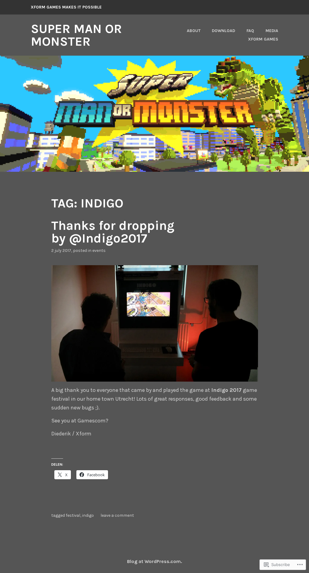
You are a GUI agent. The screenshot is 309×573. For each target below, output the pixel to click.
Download (223, 30)
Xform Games (263, 39)
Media (272, 30)
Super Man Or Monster (76, 35)
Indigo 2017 (226, 390)
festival (73, 515)
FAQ (250, 30)
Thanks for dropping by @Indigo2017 (112, 232)
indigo (88, 515)
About (194, 30)
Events (99, 250)
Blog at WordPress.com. (154, 561)
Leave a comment (117, 515)
